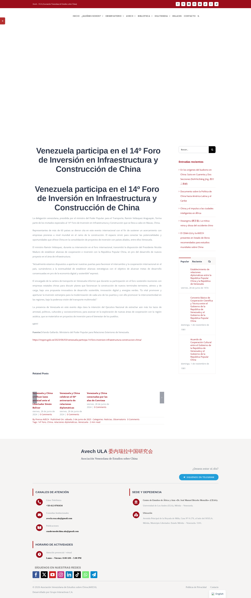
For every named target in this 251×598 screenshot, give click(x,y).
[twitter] (183, 4)
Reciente (197, 261)
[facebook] (178, 4)
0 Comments (46, 414)
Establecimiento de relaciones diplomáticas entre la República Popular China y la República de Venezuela (200, 276)
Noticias (108, 419)
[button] (198, 16)
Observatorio (119, 419)
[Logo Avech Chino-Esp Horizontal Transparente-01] (48, 11)
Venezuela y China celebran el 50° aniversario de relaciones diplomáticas (67, 384)
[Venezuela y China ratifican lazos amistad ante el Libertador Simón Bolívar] (44, 384)
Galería (48, 384)
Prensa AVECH (42, 419)
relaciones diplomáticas (65, 422)
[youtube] (189, 4)
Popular (185, 261)
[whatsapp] (211, 4)
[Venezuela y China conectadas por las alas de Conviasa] (98, 384)
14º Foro (42, 422)
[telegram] (216, 4)
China (50, 422)
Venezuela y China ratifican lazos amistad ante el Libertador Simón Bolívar (39, 384)
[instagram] (194, 4)
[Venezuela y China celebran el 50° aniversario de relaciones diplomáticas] (71, 384)
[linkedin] (200, 4)
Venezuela (83, 422)
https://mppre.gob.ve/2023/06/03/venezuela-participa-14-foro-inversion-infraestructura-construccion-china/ (87, 339)
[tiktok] (205, 4)
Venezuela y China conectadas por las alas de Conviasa (94, 384)
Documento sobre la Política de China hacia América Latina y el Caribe (196, 196)
